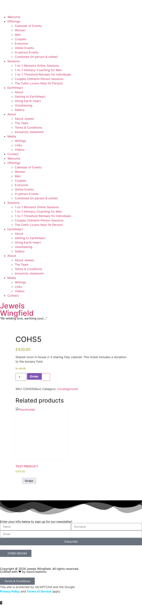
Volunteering (23, 105)
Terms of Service (38, 591)
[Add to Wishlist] (46, 377)
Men (18, 34)
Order (34, 376)
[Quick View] (20, 481)
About (19, 92)
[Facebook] (4, 9)
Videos (19, 149)
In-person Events (26, 52)
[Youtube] (14, 9)
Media (11, 136)
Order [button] (29, 481)
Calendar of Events (28, 26)
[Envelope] (25, 9)
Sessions (13, 61)
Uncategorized (67, 389)
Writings (20, 141)
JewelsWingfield (17, 309)
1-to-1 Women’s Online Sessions (37, 65)
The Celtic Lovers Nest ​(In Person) (39, 83)
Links (18, 145)
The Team (21, 123)
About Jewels (24, 118)
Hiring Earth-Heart (28, 101)
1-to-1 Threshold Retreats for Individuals (43, 74)
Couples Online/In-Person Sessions (39, 79)
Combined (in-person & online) (36, 57)
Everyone (21, 43)
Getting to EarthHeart (30, 96)
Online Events (24, 48)
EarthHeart (15, 88)
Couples (20, 39)
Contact (13, 154)
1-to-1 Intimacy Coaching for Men (38, 70)
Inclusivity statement (29, 132)
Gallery (20, 110)
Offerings (13, 21)
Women (20, 30)
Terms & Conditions (28, 127)
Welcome (13, 17)
